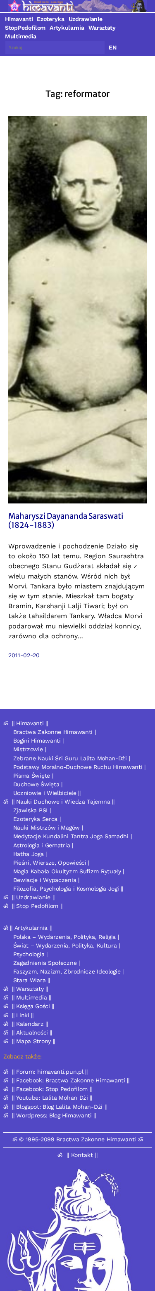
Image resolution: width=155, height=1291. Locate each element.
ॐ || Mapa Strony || (29, 1041)
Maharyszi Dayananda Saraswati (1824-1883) (65, 521)
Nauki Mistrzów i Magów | (48, 827)
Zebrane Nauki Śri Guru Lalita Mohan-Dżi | (71, 758)
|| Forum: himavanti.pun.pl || (49, 1071)
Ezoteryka (50, 19)
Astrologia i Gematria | (43, 845)
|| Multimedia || (31, 997)
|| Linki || (22, 1015)
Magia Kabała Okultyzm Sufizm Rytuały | (68, 871)
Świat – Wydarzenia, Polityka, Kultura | (66, 945)
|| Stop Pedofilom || (37, 906)
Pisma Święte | (33, 775)
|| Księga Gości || (33, 1006)
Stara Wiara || (31, 980)
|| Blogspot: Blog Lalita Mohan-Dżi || (59, 1106)
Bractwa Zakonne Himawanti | (54, 732)
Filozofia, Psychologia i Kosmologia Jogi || (68, 888)
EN (113, 47)
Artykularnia (67, 27)
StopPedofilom (25, 27)
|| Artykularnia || (31, 927)
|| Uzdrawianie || (33, 897)
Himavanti (19, 19)
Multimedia (20, 36)
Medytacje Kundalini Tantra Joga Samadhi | (72, 836)
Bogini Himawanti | (38, 740)
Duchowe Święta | (37, 784)
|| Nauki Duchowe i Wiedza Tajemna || (63, 801)
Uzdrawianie (86, 19)
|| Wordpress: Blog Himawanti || (54, 1115)
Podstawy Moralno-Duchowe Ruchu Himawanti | (79, 767)
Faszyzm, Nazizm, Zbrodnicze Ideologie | (68, 971)
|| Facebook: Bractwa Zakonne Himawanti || (70, 1080)
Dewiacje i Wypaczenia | (46, 880)
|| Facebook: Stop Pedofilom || (52, 1089)
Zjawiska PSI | (32, 810)
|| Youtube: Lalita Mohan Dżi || (52, 1097)
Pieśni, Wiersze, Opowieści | (51, 862)
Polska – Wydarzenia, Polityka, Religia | (66, 937)
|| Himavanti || (30, 723)
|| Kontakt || (82, 1155)
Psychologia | (30, 954)
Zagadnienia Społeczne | (46, 962)
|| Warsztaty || (30, 988)
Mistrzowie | (29, 749)
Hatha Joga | (30, 854)
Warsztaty (102, 27)
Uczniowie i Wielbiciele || (47, 793)
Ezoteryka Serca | (37, 819)
